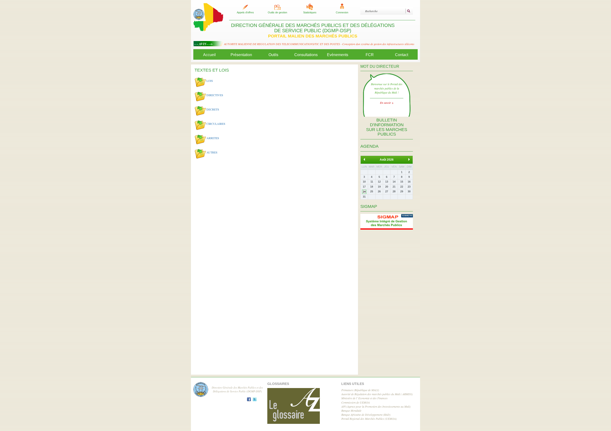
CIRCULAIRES (215, 123)
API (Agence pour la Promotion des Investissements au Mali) (376, 406)
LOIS (209, 80)
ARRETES (212, 138)
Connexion (342, 12)
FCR (370, 55)
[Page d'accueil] (208, 17)
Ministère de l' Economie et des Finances (364, 398)
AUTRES (211, 152)
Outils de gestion (277, 12)
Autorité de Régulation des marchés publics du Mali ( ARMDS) (377, 394)
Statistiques (309, 12)
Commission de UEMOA (355, 402)
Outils (273, 55)
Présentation (241, 55)
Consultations (306, 55)
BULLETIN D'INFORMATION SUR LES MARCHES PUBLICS (386, 127)
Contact (401, 55)
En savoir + (387, 103)
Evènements (337, 55)
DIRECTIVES (214, 95)
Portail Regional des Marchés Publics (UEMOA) (369, 418)
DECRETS (212, 109)
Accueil (209, 55)
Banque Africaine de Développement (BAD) (365, 414)
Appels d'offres (245, 12)
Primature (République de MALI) (360, 390)
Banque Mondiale (351, 410)
